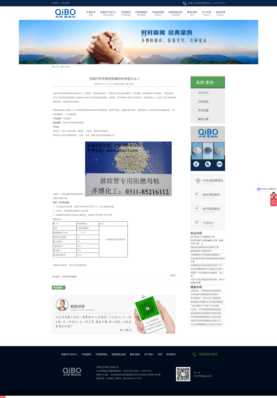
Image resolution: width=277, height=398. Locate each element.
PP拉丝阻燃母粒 (213, 180)
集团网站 (66, 3)
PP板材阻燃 (158, 13)
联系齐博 (220, 13)
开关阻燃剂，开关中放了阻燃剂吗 (206, 298)
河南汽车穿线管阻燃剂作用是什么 (206, 321)
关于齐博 (206, 13)
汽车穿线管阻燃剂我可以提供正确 (206, 317)
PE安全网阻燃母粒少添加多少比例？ (207, 269)
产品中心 (208, 222)
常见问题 (203, 110)
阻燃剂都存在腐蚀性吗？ (202, 251)
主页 (56, 67)
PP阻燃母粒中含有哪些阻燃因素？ (206, 255)
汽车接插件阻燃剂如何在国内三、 (206, 294)
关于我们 (148, 354)
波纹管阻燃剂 (211, 194)
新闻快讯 (203, 92)
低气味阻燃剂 (211, 208)
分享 (127, 84)
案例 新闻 (192, 13)
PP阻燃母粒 (141, 13)
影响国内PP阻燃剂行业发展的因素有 (207, 302)
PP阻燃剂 (126, 13)
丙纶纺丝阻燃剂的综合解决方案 (205, 247)
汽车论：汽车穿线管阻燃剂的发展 (206, 309)
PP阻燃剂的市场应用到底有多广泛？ (207, 265)
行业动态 (203, 101)
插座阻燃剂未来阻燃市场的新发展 (206, 313)
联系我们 (171, 354)
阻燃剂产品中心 (108, 13)
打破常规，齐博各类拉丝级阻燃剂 (206, 291)
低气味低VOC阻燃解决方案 (203, 237)
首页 (160, 354)
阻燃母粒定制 (176, 13)
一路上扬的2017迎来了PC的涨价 (205, 306)
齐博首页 (91, 13)
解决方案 (65, 67)
